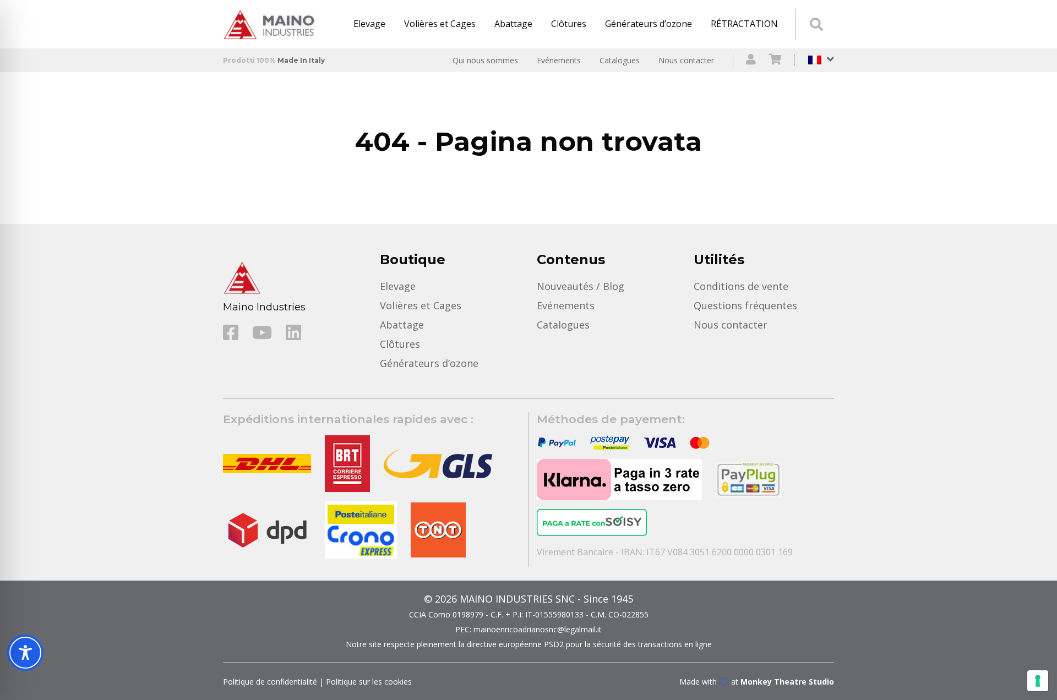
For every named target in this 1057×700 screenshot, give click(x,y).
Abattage (513, 24)
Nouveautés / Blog (580, 286)
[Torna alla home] (272, 24)
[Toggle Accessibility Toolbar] (25, 653)
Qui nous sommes (485, 60)
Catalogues (620, 60)
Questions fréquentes (745, 305)
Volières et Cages (440, 24)
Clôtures (568, 24)
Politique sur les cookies (369, 681)
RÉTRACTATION (744, 24)
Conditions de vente (741, 286)
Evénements (559, 60)
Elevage (369, 24)
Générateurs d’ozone (648, 24)
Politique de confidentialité (270, 681)
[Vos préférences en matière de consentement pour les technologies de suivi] (1037, 680)
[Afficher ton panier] (775, 60)
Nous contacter (686, 60)
